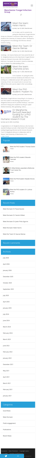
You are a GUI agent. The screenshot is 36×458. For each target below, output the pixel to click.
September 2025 (8, 289)
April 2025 (6, 302)
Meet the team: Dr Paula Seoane (13, 209)
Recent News (7, 436)
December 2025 (8, 277)
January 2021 (7, 396)
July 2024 (6, 314)
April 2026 (6, 264)
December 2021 (8, 364)
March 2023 (7, 339)
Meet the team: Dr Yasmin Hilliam (14, 215)
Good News (16, 122)
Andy (15, 28)
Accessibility (4, 453)
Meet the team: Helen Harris (20, 24)
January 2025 (7, 308)
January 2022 (7, 358)
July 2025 (6, 295)
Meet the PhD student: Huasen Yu (22, 90)
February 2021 (7, 389)
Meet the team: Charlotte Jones (20, 67)
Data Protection (13, 451)
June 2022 (6, 346)
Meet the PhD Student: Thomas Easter (22, 147)
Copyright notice (24, 451)
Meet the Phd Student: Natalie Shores (22, 179)
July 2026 (6, 258)
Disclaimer (4, 451)
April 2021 (6, 377)
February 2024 (7, 333)
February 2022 (7, 352)
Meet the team (28, 28)
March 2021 (7, 383)
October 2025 (7, 283)
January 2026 (7, 270)
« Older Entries (5, 136)
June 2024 (6, 320)
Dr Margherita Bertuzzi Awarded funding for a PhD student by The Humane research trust (16, 114)
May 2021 (6, 371)
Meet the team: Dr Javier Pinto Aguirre (15, 221)
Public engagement (9, 423)
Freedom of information (16, 453)
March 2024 (7, 327)
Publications (7, 429)
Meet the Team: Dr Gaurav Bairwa (22, 47)
